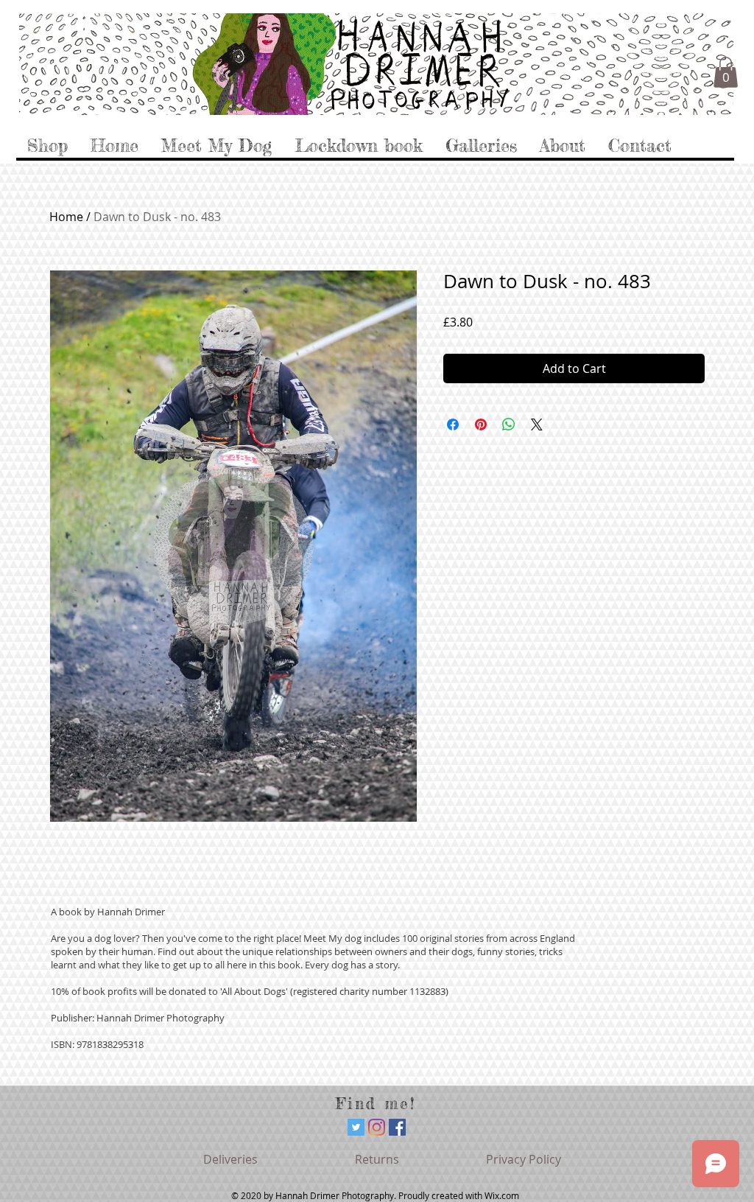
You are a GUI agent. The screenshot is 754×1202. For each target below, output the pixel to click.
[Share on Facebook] (453, 424)
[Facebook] (397, 1127)
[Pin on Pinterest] (481, 424)
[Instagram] (376, 1127)
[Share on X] (537, 424)
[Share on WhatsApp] (509, 424)
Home (66, 217)
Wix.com (502, 1195)
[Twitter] (356, 1127)
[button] (726, 72)
